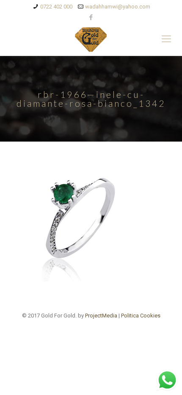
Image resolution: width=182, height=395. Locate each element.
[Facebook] (91, 17)
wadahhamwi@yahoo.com (117, 6)
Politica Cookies (140, 315)
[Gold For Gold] (91, 39)
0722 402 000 (56, 6)
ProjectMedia (101, 315)
